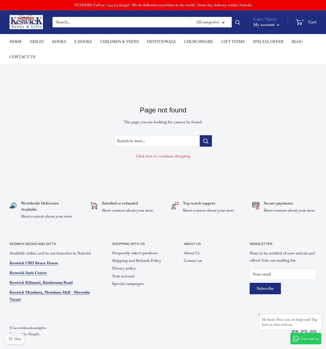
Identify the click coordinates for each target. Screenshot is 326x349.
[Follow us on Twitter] (304, 332)
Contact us (193, 260)
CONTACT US (22, 56)
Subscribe (265, 288)
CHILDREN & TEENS (119, 41)
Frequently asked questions (135, 252)
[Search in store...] (206, 141)
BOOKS (59, 41)
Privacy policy (124, 268)
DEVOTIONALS (161, 41)
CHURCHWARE (198, 41)
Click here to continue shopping (163, 156)
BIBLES (37, 41)
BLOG (297, 41)
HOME (16, 41)
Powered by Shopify (25, 334)
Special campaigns (128, 283)
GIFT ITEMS (233, 41)
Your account (123, 276)
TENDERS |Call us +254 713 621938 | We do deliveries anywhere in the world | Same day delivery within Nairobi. (163, 5)
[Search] (238, 22)
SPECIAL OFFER (268, 41)
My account (264, 24)
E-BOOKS (83, 41)
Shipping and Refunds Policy (136, 260)
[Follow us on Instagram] (313, 332)
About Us (192, 252)
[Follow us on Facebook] (295, 332)
